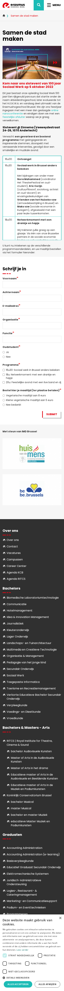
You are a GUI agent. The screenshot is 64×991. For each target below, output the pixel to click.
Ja (7, 352)
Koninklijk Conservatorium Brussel (29, 795)
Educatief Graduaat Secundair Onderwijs (34, 867)
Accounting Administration (24, 848)
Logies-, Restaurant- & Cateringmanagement (22, 893)
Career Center (16, 566)
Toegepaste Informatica (23, 682)
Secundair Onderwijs (20, 669)
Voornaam (10, 278)
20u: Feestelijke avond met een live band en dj (33, 382)
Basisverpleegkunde (20, 861)
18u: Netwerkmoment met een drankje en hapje (30, 376)
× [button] (60, 918)
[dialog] (32, 952)
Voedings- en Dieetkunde (24, 712)
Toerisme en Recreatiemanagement (31, 688)
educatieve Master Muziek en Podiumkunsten (30, 823)
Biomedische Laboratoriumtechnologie (33, 598)
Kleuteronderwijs (18, 630)
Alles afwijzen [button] (47, 984)
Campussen (15, 559)
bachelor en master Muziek (29, 815)
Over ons (13, 540)
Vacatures (14, 553)
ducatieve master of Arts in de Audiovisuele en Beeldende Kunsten (34, 777)
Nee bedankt (13, 404)
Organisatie (10, 319)
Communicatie (16, 604)
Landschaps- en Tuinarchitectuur (29, 643)
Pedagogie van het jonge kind (26, 662)
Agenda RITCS (16, 579)
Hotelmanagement (19, 610)
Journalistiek (15, 623)
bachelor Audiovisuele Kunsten (31, 751)
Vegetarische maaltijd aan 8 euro (26, 395)
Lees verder (22, 949)
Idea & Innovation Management (28, 617)
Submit (51, 414)
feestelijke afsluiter (14, 117)
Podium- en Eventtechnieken (26, 907)
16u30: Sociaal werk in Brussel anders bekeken (33, 370)
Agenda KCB (15, 572)
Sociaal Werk (15, 675)
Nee (8, 356)
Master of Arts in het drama (29, 768)
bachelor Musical (22, 802)
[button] (32, 978)
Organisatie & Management (25, 656)
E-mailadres (11, 306)
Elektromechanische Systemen (28, 874)
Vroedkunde (15, 718)
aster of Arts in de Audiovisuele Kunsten (32, 760)
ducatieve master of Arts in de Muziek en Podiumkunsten (32, 787)
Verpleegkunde (17, 705)
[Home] (13, 5)
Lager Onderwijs (17, 637)
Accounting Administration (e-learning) (33, 854)
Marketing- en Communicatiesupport (32, 901)
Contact (12, 546)
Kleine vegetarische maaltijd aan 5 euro (29, 400)
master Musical (21, 808)
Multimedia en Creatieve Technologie (32, 650)
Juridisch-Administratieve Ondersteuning (24, 882)
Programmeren (17, 914)
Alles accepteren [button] (18, 984)
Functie (7, 333)
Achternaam (11, 292)
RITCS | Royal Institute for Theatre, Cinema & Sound (29, 743)
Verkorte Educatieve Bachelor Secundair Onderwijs (34, 697)
